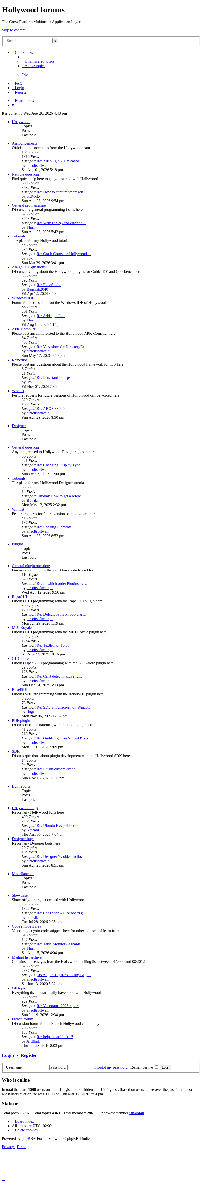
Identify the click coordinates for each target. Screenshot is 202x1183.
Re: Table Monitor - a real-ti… (60, 944)
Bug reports (21, 786)
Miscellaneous (23, 874)
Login (8, 1055)
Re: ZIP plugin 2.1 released (58, 161)
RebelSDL (20, 689)
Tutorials (18, 236)
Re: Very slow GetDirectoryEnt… (63, 347)
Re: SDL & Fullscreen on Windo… (64, 707)
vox (30, 258)
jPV (30, 382)
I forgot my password (111, 1067)
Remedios (19, 360)
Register (29, 1055)
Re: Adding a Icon (51, 316)
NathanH (34, 830)
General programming (29, 205)
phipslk (32, 917)
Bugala (32, 500)
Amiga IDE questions (29, 267)
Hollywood (21, 122)
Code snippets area (26, 926)
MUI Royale (22, 628)
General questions (26, 447)
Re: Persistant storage (53, 378)
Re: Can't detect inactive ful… (60, 676)
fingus (31, 712)
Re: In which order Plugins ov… (62, 583)
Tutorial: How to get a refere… (61, 496)
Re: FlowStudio (49, 285)
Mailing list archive (27, 957)
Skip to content (13, 30)
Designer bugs (23, 839)
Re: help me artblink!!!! (55, 1037)
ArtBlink (33, 1041)
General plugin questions (31, 566)
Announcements (24, 143)
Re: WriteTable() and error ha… (61, 223)
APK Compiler (23, 329)
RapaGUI (19, 597)
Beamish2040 (37, 289)
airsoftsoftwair (38, 165)
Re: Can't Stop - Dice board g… (62, 913)
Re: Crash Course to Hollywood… (64, 254)
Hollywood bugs (25, 808)
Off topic (19, 988)
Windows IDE (23, 298)
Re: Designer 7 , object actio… (61, 856)
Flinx (31, 227)
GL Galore (20, 658)
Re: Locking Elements (54, 527)
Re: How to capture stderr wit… (62, 192)
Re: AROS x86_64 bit (54, 408)
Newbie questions (26, 174)
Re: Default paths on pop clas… (61, 614)
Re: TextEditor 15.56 (53, 645)
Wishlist (18, 391)
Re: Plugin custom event (56, 769)
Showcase (20, 895)
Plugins (17, 544)
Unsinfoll (136, 1113)
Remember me (142, 1067)
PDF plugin (21, 720)
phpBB (27, 1138)
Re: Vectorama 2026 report (58, 1006)
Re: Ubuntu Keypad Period (58, 825)
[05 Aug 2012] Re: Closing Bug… (64, 975)
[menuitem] (38, 61)
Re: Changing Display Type (58, 465)
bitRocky (34, 196)
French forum (22, 1019)
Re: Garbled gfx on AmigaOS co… (64, 738)
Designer (19, 426)
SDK (16, 751)
